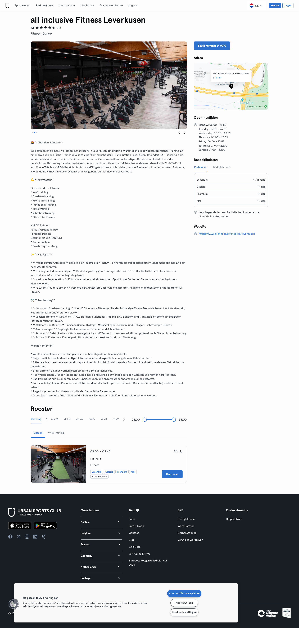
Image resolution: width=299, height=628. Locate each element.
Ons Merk (135, 546)
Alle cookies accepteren (184, 593)
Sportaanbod (22, 5)
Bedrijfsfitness (44, 5)
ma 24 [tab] (54, 419)
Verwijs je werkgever (190, 539)
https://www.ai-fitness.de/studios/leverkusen (227, 233)
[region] (126, 602)
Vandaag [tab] (36, 419)
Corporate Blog (187, 533)
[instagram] (27, 537)
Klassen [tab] (38, 432)
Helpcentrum (234, 519)
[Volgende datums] (123, 419)
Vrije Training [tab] (56, 432)
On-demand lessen (111, 5)
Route (219, 77)
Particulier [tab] (200, 167)
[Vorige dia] (179, 133)
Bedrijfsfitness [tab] (221, 167)
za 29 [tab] (116, 419)
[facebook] (10, 537)
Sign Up (275, 5)
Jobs (132, 519)
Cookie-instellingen (184, 612)
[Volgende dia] (185, 133)
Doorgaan (172, 474)
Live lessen (87, 5)
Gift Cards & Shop (139, 553)
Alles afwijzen (184, 602)
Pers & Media (136, 526)
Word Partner (186, 526)
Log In (288, 5)
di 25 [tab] (67, 419)
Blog (131, 539)
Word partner (67, 5)
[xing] (44, 537)
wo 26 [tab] (79, 419)
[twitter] (19, 537)
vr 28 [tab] (104, 419)
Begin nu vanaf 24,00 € (212, 45)
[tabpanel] (109, 462)
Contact (134, 533)
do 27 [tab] (92, 419)
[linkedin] (35, 537)
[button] (101, 522)
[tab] (32, 132)
